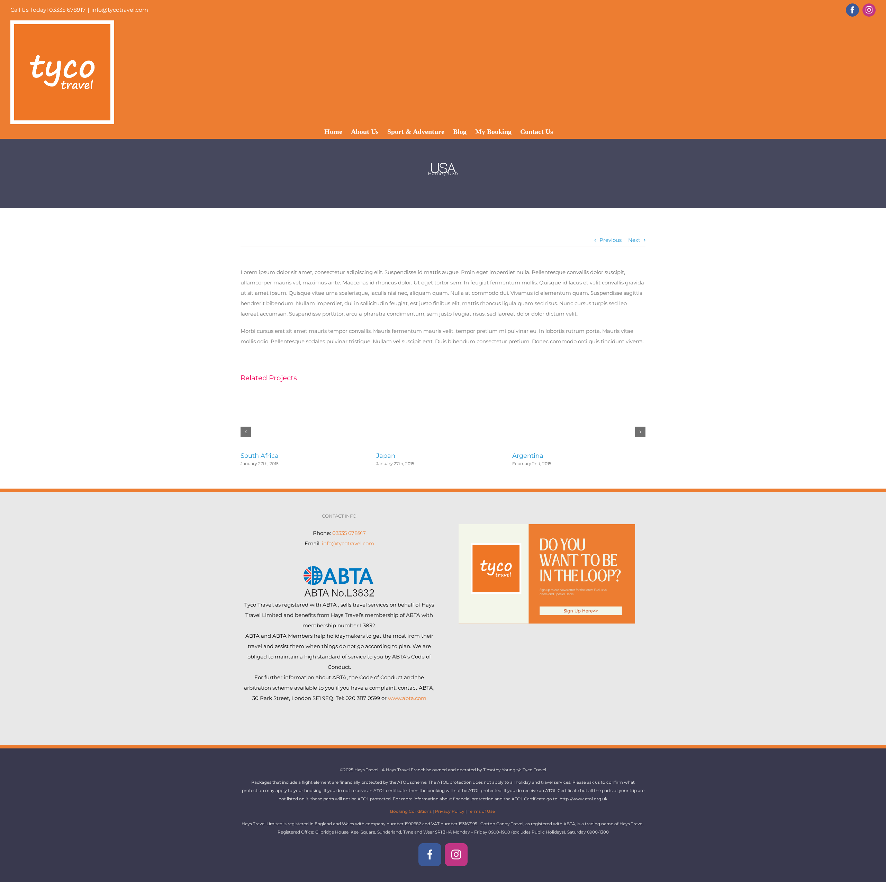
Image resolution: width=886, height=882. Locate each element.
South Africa (260, 456)
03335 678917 (349, 533)
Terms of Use (481, 811)
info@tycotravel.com (119, 10)
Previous (610, 240)
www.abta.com (407, 698)
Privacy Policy (449, 811)
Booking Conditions (411, 811)
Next (634, 240)
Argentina (527, 456)
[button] (246, 432)
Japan (385, 456)
